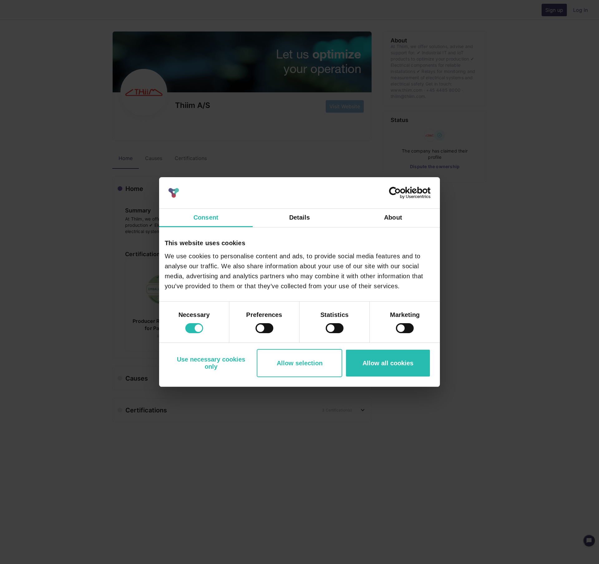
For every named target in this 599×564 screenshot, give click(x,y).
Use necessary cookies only (211, 363)
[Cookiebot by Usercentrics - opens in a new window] (403, 193)
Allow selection (300, 363)
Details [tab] (299, 217)
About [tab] (393, 217)
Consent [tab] (205, 217)
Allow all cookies (388, 363)
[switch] (264, 328)
